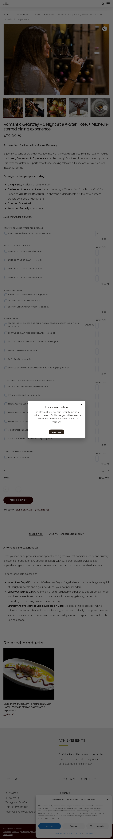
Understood (56, 432)
